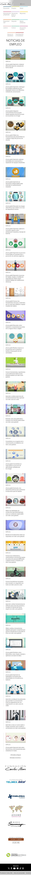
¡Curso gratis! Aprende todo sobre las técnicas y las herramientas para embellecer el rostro (15, 749)
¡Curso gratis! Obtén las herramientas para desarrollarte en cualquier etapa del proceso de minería (15, 137)
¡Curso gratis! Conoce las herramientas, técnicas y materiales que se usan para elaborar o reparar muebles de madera (15, 303)
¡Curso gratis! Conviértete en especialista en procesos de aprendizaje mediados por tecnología (14, 466)
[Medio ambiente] (24, 18)
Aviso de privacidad (19, 873)
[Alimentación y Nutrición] (7, 11)
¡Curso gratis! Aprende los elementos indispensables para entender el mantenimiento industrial (14, 184)
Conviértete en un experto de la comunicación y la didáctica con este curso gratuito (14, 443)
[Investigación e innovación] (20, 31)
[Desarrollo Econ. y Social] (15, 11)
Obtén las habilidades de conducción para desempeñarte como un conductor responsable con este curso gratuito (15, 513)
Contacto (28, 873)
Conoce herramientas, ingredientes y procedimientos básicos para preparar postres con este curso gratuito (15, 374)
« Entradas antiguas (15, 755)
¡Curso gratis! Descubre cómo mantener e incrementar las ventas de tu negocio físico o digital (15, 327)
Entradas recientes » (15, 758)
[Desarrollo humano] (24, 25)
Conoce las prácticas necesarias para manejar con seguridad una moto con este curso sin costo (14, 583)
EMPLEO (8, 61)
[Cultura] (15, 25)
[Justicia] (7, 25)
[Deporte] (15, 18)
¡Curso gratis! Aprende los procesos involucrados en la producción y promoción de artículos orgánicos (15, 254)
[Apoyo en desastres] (11, 31)
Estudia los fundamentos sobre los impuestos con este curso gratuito (15, 535)
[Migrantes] (24, 11)
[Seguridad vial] (7, 18)
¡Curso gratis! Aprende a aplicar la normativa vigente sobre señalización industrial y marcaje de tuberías (15, 231)
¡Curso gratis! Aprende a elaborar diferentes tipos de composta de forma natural (15, 66)
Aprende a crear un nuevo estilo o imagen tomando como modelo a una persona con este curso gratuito (16, 726)
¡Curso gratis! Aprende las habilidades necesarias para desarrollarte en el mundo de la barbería (14, 677)
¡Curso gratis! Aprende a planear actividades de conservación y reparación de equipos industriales (15, 161)
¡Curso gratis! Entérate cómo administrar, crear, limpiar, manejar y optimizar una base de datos (15, 654)
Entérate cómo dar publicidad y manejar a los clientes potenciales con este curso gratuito (15, 420)
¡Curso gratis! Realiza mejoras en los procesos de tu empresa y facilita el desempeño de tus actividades (15, 350)
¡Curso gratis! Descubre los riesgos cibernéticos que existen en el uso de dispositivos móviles (15, 207)
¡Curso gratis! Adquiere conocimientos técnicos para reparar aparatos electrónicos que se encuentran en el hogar (15, 113)
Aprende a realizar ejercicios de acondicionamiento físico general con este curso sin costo (15, 397)
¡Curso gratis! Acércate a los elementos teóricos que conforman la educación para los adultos (15, 489)
